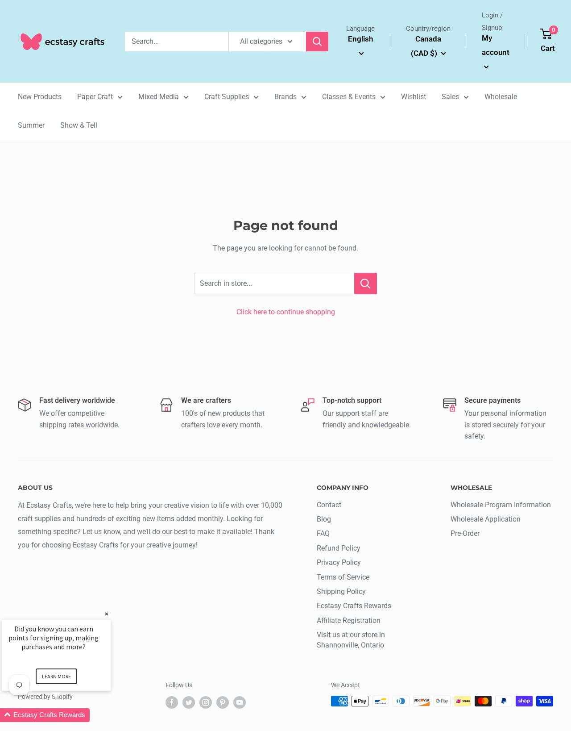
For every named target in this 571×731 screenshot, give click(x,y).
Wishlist (413, 96)
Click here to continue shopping (285, 312)
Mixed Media (158, 96)
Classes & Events (349, 96)
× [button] (106, 614)
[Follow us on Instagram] (205, 702)
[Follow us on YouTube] (239, 702)
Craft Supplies (226, 96)
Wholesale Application (486, 519)
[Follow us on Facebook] (172, 702)
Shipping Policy (341, 591)
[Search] (317, 41)
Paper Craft (95, 96)
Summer (31, 125)
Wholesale (500, 96)
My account (495, 45)
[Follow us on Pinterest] (222, 702)
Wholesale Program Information (501, 505)
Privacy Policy (339, 562)
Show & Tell (78, 125)
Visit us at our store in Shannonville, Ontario (351, 640)
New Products (40, 96)
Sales (450, 96)
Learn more (56, 676)
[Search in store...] (365, 283)
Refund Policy (338, 548)
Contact (329, 505)
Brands (285, 96)
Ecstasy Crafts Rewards (354, 606)
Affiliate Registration (349, 620)
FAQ (323, 533)
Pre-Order (465, 533)
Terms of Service (343, 577)
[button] (67, 715)
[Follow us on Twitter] (188, 702)
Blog (324, 519)
